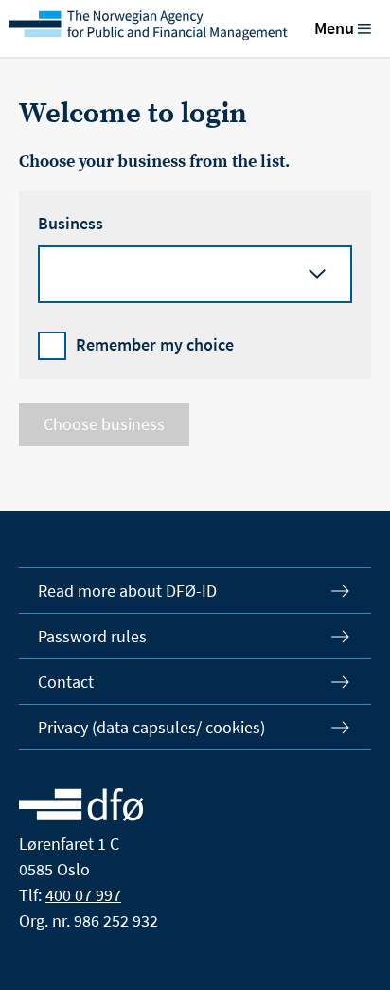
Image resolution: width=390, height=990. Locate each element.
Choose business (104, 424)
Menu (334, 28)
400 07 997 (83, 895)
